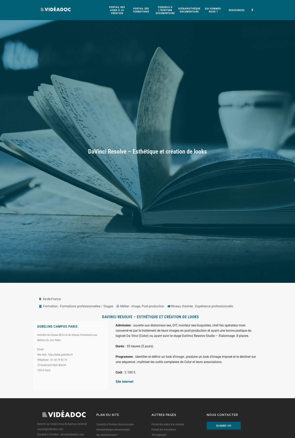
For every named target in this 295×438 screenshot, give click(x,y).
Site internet (124, 382)
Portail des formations (164, 429)
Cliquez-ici (223, 425)
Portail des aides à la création (168, 424)
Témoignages (159, 434)
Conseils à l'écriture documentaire (115, 424)
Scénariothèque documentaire (113, 429)
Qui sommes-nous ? (107, 434)
